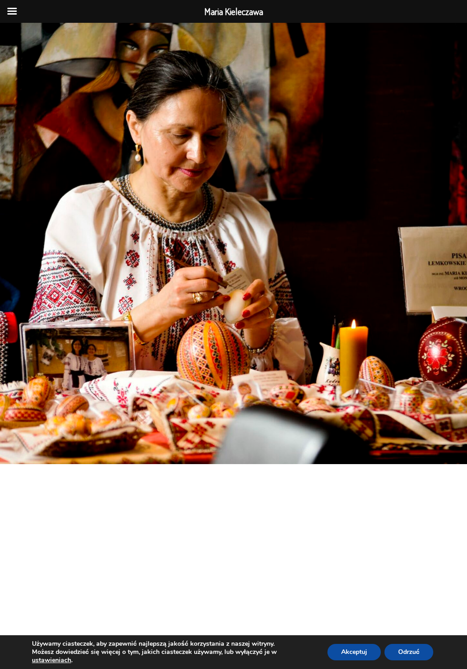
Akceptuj (354, 652)
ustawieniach (51, 660)
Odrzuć (409, 652)
